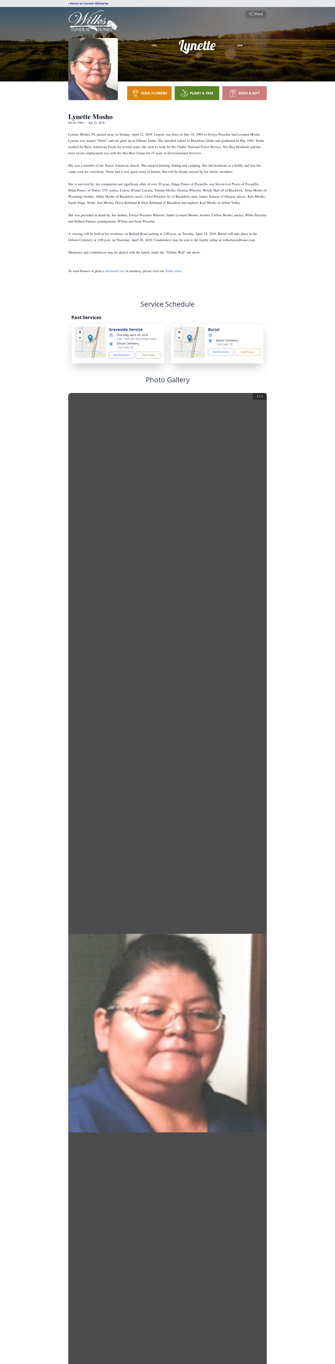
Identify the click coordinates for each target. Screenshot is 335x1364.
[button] (90, 338)
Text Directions (121, 355)
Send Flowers (248, 352)
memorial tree (115, 270)
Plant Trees (148, 355)
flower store (173, 270)
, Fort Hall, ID (125, 347)
